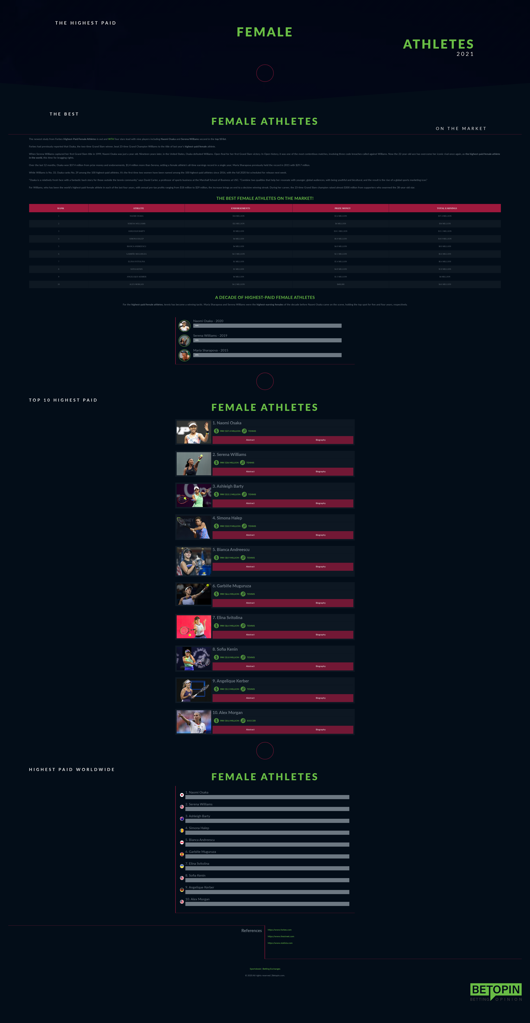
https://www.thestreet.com (281, 936)
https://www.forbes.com (280, 930)
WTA (111, 139)
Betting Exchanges (271, 969)
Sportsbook (255, 969)
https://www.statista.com (280, 943)
